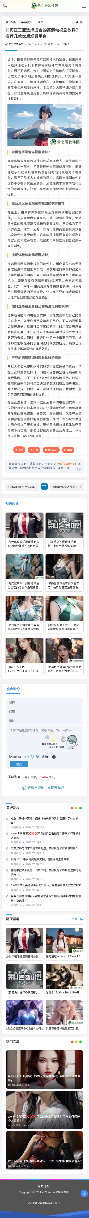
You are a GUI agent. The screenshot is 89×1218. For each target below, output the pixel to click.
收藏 (20, 450)
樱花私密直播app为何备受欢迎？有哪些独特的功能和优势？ (64, 671)
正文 (41, 22)
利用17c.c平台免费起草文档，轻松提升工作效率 (40, 859)
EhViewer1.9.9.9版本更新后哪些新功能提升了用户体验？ (24, 487)
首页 (13, 22)
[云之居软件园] (44, 5)
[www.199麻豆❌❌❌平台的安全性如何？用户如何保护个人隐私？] (44, 1110)
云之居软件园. (61, 1192)
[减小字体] (73, 22)
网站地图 (43, 1186)
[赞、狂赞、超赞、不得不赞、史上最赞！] (38, 757)
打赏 (35, 450)
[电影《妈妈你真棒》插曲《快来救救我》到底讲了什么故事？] (44, 1069)
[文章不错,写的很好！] (27, 757)
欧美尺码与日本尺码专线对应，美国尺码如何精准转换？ (44, 848)
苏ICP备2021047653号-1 (44, 1203)
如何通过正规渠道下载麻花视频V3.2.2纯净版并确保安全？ (23, 629)
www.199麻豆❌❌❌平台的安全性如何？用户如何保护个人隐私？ (44, 1118)
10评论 (65, 44)
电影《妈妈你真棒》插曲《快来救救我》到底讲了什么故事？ (44, 1078)
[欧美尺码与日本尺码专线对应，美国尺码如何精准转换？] (44, 1150)
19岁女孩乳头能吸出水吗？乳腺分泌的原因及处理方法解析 (46, 885)
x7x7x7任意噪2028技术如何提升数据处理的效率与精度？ (41, 1028)
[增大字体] (82, 22)
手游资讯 (27, 22)
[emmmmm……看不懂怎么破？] (32, 757)
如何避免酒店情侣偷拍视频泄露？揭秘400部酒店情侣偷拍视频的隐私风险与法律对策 (68, 487)
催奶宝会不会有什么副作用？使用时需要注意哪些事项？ (64, 587)
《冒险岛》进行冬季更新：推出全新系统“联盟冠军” (64, 545)
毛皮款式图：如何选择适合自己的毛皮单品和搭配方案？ (24, 587)
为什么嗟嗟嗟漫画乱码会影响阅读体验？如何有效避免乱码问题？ (24, 545)
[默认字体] (77, 22)
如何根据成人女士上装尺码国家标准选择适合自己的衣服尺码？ (64, 629)
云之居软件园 (15, 44)
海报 (69, 450)
